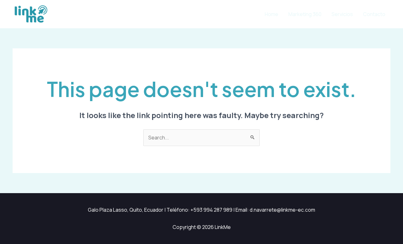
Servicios (342, 14)
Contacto (374, 14)
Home (271, 14)
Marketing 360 (304, 14)
